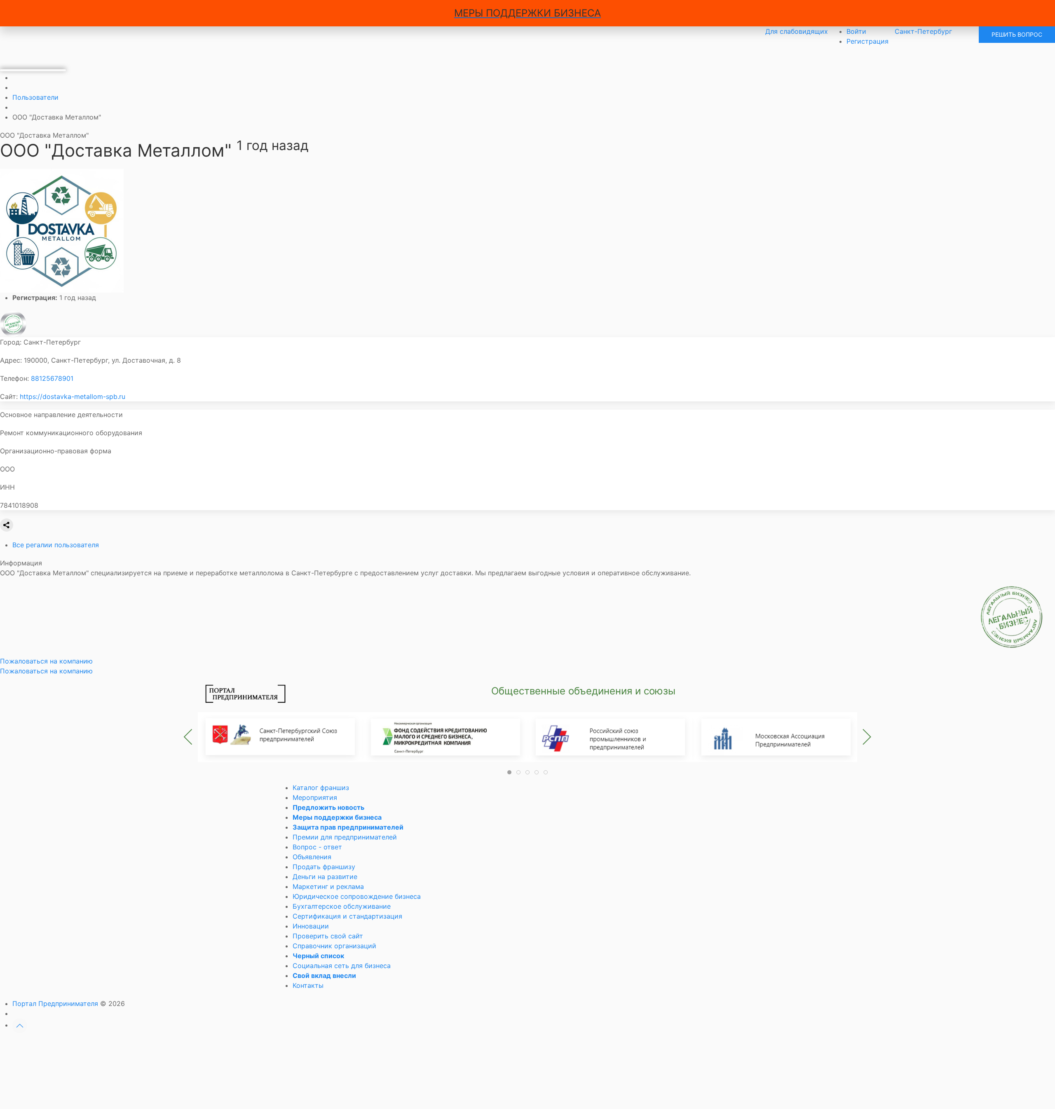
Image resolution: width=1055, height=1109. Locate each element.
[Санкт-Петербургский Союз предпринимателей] (280, 736)
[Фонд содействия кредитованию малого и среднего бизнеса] (445, 736)
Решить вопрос (1017, 34)
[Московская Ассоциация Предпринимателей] (774, 736)
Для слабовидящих (796, 31)
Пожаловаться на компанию (46, 671)
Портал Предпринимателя (55, 1003)
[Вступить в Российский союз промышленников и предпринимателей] (610, 736)
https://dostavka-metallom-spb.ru (72, 396)
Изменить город (492, 1046)
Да (433, 1046)
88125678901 (52, 378)
